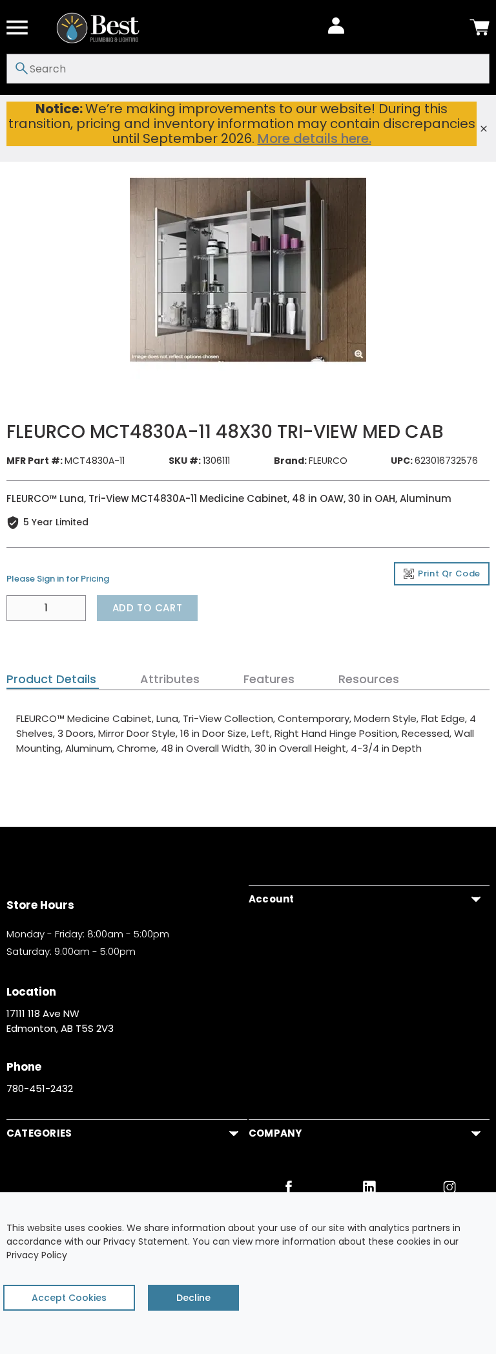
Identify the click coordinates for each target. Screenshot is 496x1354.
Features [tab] (268, 679)
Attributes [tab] (170, 679)
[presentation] (52, 679)
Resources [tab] (368, 679)
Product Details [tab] (51, 679)
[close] (484, 129)
